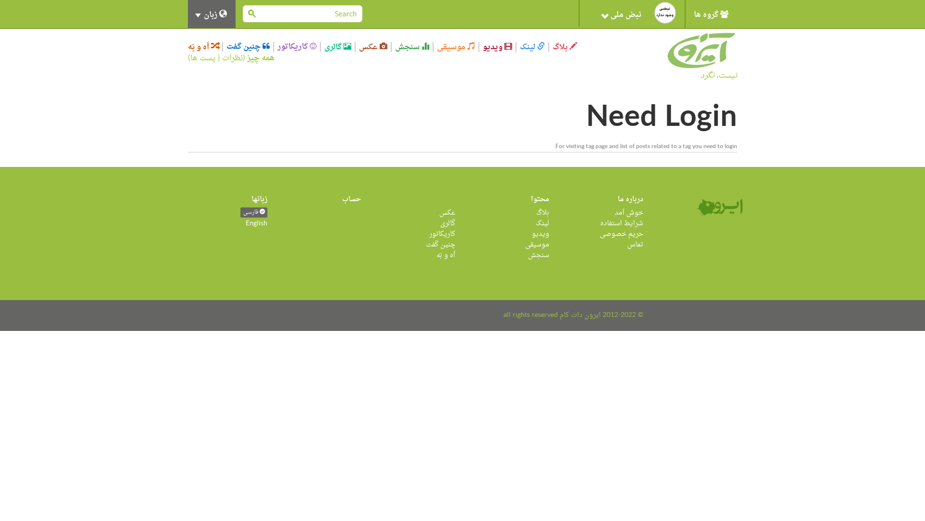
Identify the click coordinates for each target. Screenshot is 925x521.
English (256, 223)
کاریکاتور (294, 47)
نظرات (232, 58)
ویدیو (493, 47)
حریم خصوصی (621, 234)
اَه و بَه (199, 47)
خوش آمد (629, 212)
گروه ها (707, 15)
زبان (210, 15)
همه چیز (261, 58)
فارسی (251, 212)
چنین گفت (244, 47)
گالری (334, 47)
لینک (528, 47)
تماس (635, 244)
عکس (369, 47)
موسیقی (452, 47)
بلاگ (561, 47)
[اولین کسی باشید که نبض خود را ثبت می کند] (665, 13)
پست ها (203, 58)
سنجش (408, 47)
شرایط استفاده (621, 223)
